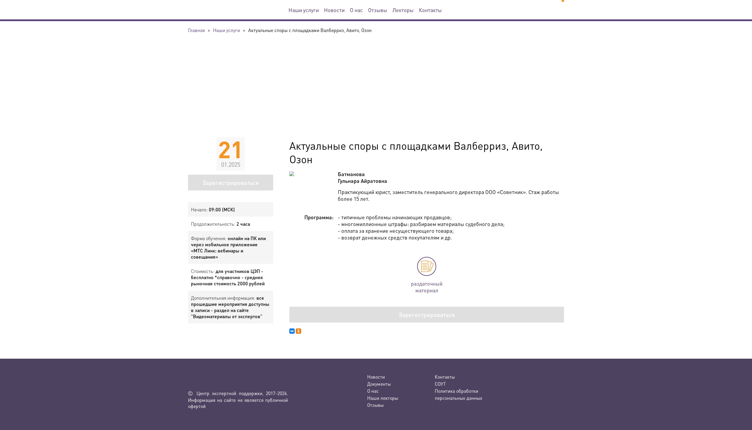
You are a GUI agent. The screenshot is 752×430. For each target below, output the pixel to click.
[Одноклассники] (298, 331)
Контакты (430, 9)
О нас (356, 9)
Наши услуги (303, 9)
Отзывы (377, 9)
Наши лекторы (382, 398)
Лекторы (403, 9)
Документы (379, 384)
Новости (334, 9)
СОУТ (440, 384)
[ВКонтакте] (292, 331)
